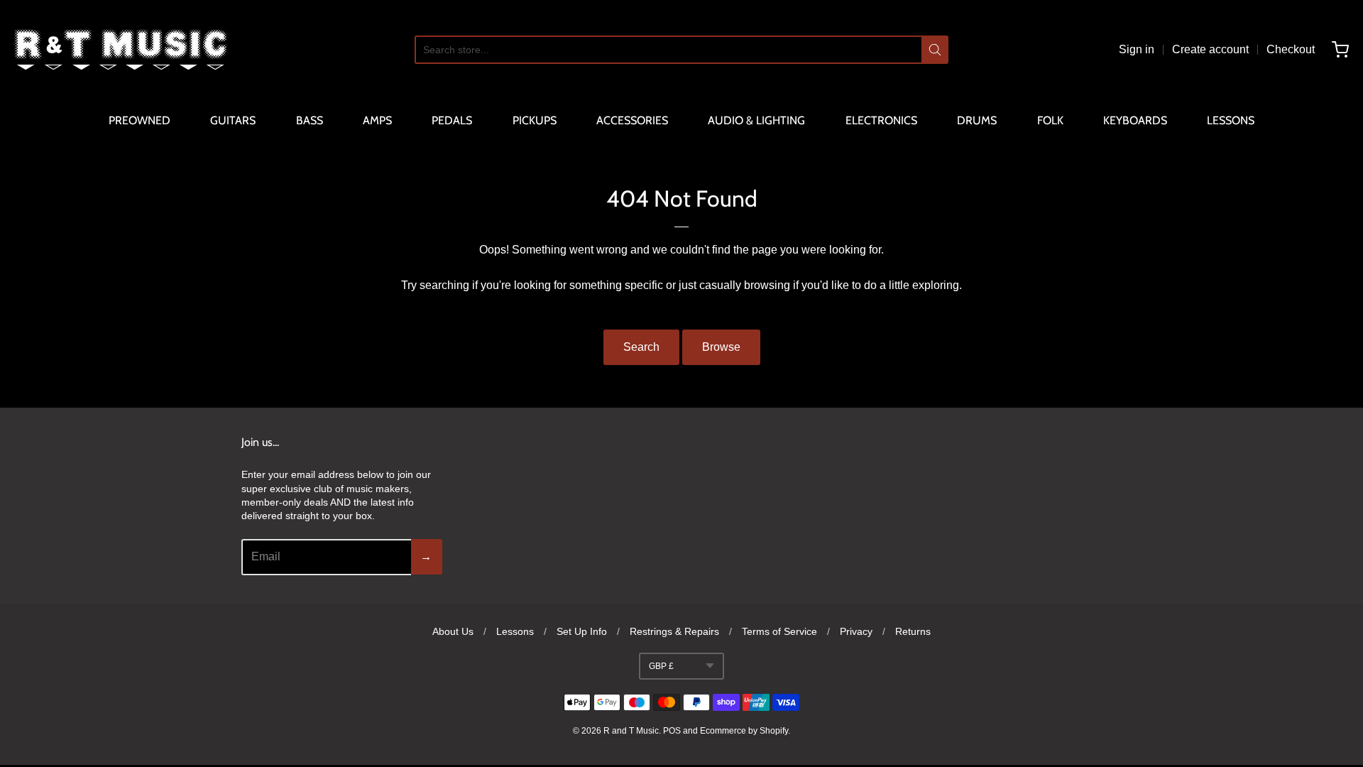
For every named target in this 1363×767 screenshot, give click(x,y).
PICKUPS (535, 120)
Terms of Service (779, 631)
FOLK (1050, 120)
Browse (721, 347)
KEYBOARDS (1135, 120)
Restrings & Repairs (674, 631)
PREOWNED (139, 120)
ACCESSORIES (632, 120)
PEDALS (452, 120)
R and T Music (631, 731)
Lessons (515, 631)
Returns (913, 631)
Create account (1210, 49)
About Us (453, 631)
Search (641, 347)
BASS (309, 120)
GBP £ (661, 666)
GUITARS (233, 120)
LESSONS (1230, 120)
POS (672, 731)
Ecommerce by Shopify (744, 731)
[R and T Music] (120, 49)
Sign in (1136, 49)
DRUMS (977, 120)
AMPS (377, 120)
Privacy (856, 631)
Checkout (1290, 49)
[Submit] (934, 50)
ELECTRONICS (881, 120)
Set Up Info (582, 631)
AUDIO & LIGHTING (756, 120)
